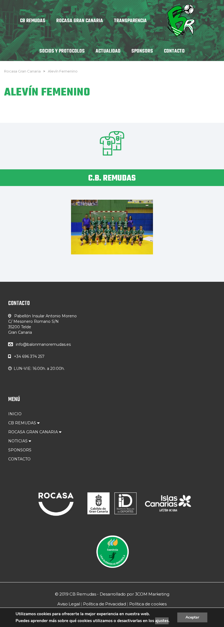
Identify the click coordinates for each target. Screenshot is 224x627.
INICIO (15, 413)
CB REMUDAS (22, 422)
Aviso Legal (68, 603)
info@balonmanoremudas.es (43, 344)
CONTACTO (19, 459)
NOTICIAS (18, 441)
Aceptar (192, 617)
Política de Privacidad (104, 603)
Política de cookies (148, 603)
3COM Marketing (152, 594)
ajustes (162, 620)
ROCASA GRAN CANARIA (33, 431)
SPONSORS (19, 450)
